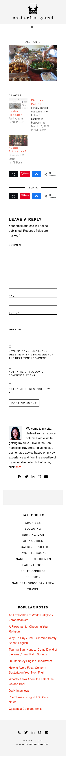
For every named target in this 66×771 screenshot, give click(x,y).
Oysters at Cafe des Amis (25, 708)
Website (15, 329)
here (18, 467)
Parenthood (33, 565)
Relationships (33, 571)
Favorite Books (33, 553)
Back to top (34, 740)
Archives (33, 522)
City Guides (33, 541)
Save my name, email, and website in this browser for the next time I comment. (31, 354)
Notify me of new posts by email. (29, 390)
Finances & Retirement (33, 559)
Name (14, 295)
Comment (17, 244)
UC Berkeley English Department (30, 661)
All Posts (33, 41)
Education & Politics (33, 547)
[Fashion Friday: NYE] (18, 140)
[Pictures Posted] (42, 115)
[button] (33, 27)
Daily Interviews (19, 690)
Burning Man (33, 535)
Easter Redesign (16, 113)
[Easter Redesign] (18, 103)
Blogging (33, 528)
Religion (33, 577)
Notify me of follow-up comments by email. (27, 373)
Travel (33, 589)
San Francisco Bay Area (33, 583)
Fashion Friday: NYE (18, 149)
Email (14, 312)
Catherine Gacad (33, 12)
